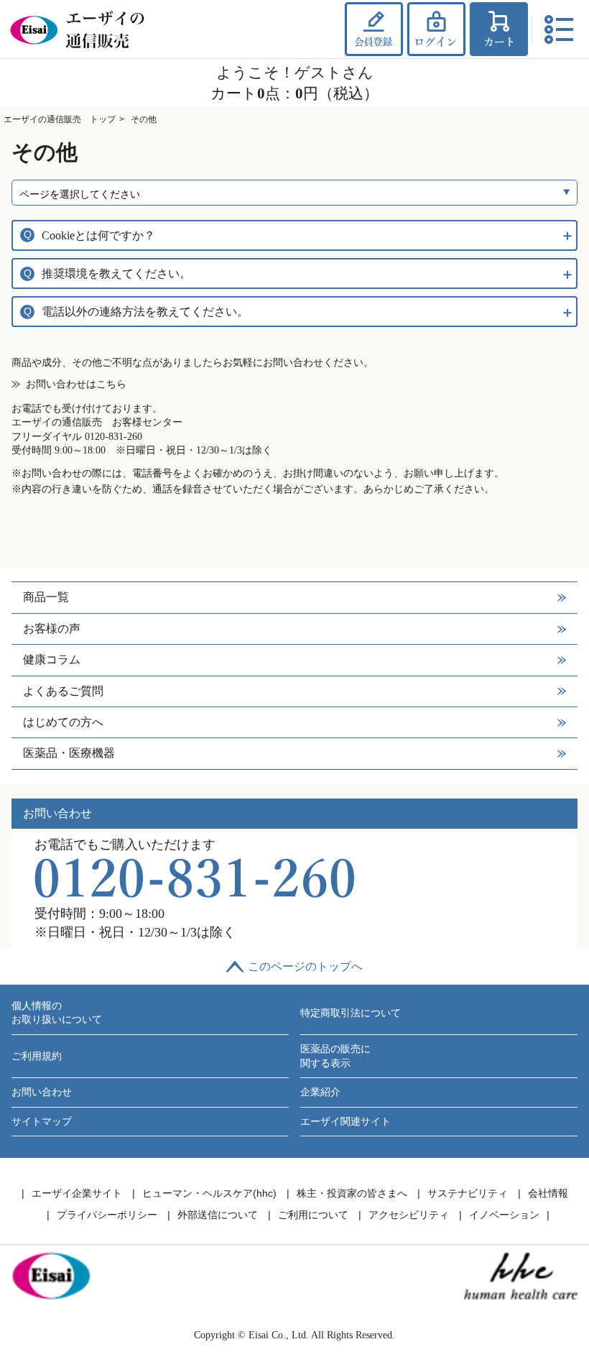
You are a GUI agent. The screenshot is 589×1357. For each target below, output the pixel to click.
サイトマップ (41, 1121)
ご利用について (313, 1214)
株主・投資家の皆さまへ (352, 1193)
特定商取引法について (350, 1013)
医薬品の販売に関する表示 (335, 1056)
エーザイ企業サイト (77, 1193)
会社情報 (548, 1193)
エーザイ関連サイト (345, 1121)
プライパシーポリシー (107, 1214)
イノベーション (504, 1214)
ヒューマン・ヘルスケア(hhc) (209, 1193)
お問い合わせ (41, 1092)
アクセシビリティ (408, 1214)
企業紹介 (320, 1092)
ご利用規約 (36, 1056)
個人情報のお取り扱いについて (56, 1013)
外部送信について (217, 1214)
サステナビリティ (467, 1193)
